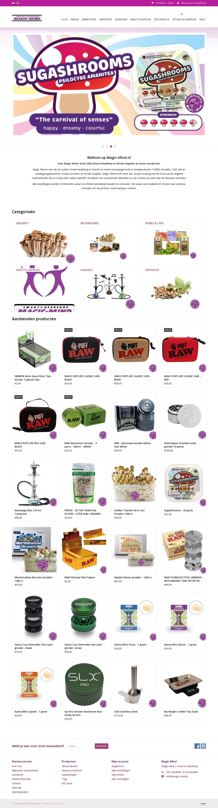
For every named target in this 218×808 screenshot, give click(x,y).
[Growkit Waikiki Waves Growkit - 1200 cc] (134, 550)
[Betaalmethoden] (202, 803)
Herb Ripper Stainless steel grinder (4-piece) (180, 445)
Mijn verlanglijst (120, 779)
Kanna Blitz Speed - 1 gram (31, 711)
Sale (202, 19)
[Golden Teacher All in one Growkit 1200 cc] (134, 483)
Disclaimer (18, 774)
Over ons (17, 766)
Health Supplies (140, 19)
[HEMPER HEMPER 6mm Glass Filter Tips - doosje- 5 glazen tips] (34, 349)
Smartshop (89, 19)
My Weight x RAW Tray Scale (181, 711)
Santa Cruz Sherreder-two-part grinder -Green (83, 646)
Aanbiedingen (69, 774)
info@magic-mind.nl (177, 776)
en (17, 3)
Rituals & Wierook (185, 19)
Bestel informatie (21, 779)
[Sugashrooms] (109, 87)
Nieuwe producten (72, 770)
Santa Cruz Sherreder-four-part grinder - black (34, 646)
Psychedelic (162, 19)
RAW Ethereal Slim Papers (80, 577)
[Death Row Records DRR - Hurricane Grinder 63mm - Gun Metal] (134, 416)
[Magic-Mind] (28, 16)
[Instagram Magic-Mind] (203, 746)
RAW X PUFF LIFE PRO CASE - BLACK (31, 445)
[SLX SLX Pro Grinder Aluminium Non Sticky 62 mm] (84, 684)
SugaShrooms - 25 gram (178, 510)
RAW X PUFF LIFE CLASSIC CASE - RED (182, 377)
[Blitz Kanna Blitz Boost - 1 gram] (183, 617)
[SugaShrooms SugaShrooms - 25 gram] (183, 483)
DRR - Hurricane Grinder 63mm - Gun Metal (133, 445)
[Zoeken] (180, 14)
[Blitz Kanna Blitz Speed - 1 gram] (34, 684)
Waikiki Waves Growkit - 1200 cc (133, 577)
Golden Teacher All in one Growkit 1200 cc (129, 512)
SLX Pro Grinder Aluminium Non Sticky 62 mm (83, 713)
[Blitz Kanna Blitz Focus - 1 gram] (134, 617)
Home (64, 19)
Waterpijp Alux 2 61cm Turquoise (28, 512)
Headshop (105, 19)
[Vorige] (18, 87)
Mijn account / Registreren (193, 3)
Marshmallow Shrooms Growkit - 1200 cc (34, 579)
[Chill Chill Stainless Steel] (134, 684)
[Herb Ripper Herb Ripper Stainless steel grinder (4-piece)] (183, 416)
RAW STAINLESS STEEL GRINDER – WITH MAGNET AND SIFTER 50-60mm (183, 579)
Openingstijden (20, 792)
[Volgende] (199, 87)
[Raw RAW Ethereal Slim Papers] (84, 550)
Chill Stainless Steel (125, 711)
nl (13, 3)
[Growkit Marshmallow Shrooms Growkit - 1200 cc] (34, 550)
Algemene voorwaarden (25, 770)
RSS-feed (67, 783)
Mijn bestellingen (121, 770)
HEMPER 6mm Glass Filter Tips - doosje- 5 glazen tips (33, 377)
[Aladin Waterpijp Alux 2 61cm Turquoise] (34, 483)
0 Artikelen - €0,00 (164, 3)
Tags (64, 779)
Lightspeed (59, 803)
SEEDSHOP (121, 19)
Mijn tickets (118, 774)
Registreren (118, 766)
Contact (16, 783)
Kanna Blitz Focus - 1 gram (130, 644)
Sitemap (16, 787)
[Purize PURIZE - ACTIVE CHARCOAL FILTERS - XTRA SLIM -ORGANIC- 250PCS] (84, 483)
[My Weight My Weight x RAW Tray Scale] (183, 684)
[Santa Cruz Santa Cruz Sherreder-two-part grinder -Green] (84, 617)
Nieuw (75, 19)
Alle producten (70, 766)
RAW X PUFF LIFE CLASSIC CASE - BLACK (83, 377)
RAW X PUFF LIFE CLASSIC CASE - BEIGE (132, 377)
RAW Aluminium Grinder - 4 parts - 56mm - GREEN (81, 445)
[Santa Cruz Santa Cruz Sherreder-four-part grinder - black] (34, 617)
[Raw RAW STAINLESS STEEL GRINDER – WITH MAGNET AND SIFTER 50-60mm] (183, 550)
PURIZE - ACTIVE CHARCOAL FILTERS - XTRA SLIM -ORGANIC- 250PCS (83, 512)
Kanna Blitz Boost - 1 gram (180, 644)
